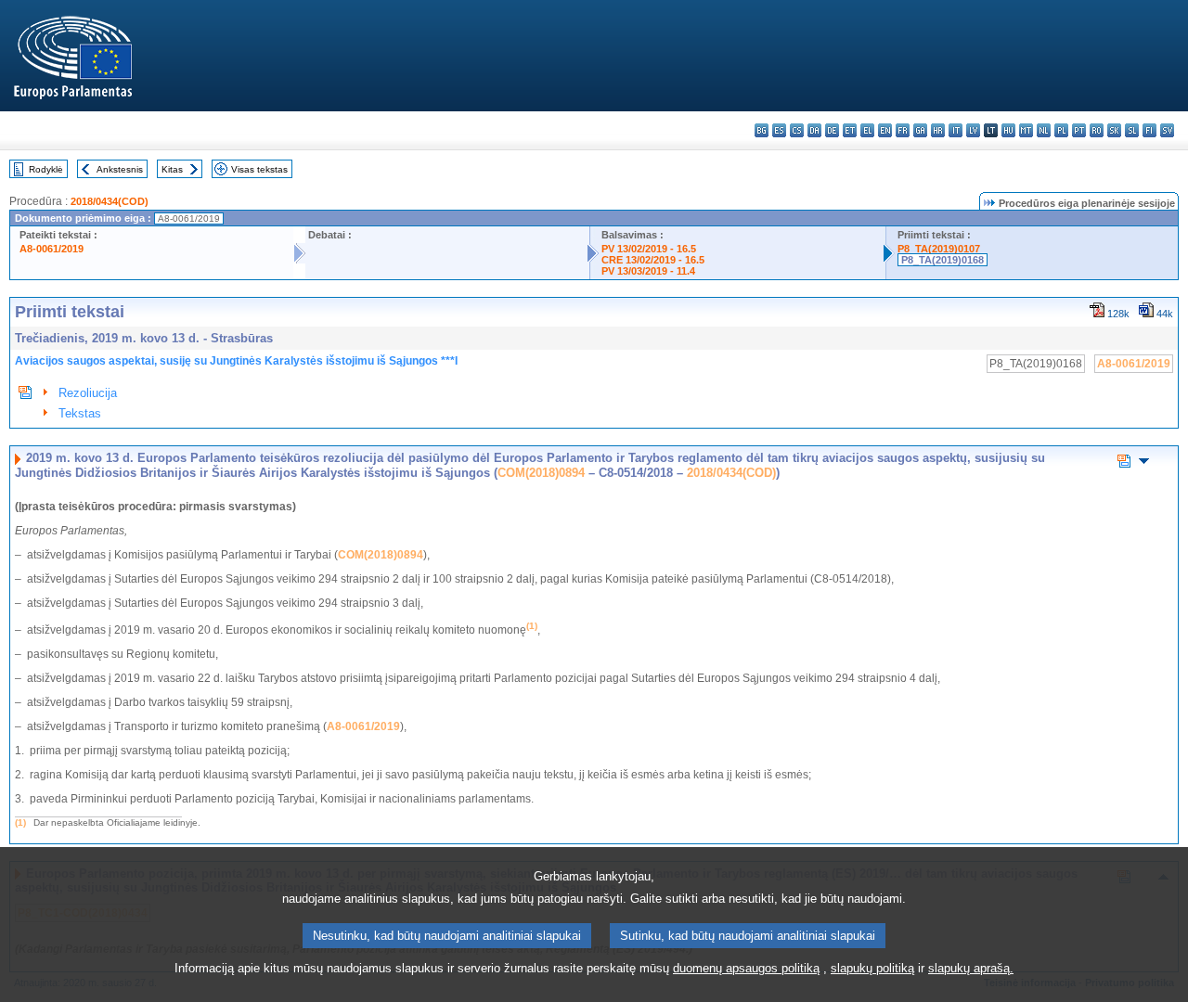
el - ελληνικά (867, 130)
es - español (779, 130)
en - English (885, 130)
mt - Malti (1026, 130)
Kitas (172, 169)
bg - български (761, 130)
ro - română (1097, 130)
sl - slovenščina (1132, 130)
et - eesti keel (850, 130)
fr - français (903, 130)
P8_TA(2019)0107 (938, 248)
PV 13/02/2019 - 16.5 (648, 248)
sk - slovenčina (1114, 130)
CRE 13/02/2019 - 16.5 (652, 259)
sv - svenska (1167, 130)
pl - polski (1061, 130)
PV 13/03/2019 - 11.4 (648, 270)
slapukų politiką (872, 968)
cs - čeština (797, 130)
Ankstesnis (120, 169)
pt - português (1079, 130)
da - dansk (814, 130)
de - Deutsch (832, 130)
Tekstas (79, 413)
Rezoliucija (87, 393)
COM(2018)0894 (541, 473)
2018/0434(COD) (109, 201)
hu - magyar (1008, 130)
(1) (20, 822)
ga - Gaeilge (920, 130)
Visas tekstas (259, 169)
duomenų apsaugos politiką (746, 968)
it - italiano (955, 130)
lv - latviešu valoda (973, 130)
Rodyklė (46, 169)
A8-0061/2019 (51, 248)
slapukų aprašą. (971, 968)
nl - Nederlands (1044, 130)
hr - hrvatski (938, 130)
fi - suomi (1149, 130)
